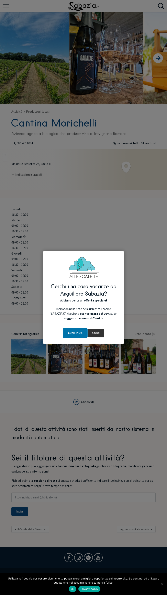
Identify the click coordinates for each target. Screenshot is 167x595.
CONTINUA (75, 333)
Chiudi (96, 333)
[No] (162, 584)
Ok (73, 589)
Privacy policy (89, 589)
